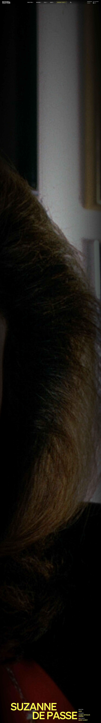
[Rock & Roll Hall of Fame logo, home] (6, 2)
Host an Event (96, 1)
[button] (71, 2)
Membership (89, 1)
